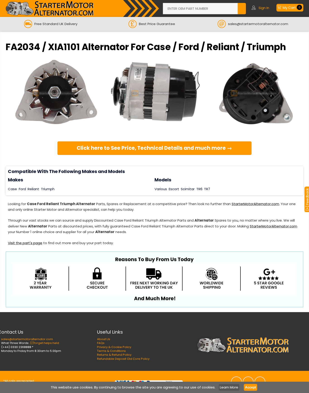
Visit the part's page (25, 243)
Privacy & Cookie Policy (114, 347)
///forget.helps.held (44, 343)
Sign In (264, 7)
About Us (103, 339)
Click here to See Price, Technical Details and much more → (154, 148)
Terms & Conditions (111, 351)
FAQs (101, 343)
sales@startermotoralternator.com (27, 339)
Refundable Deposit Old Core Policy (123, 359)
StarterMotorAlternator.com (255, 203)
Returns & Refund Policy (114, 355)
